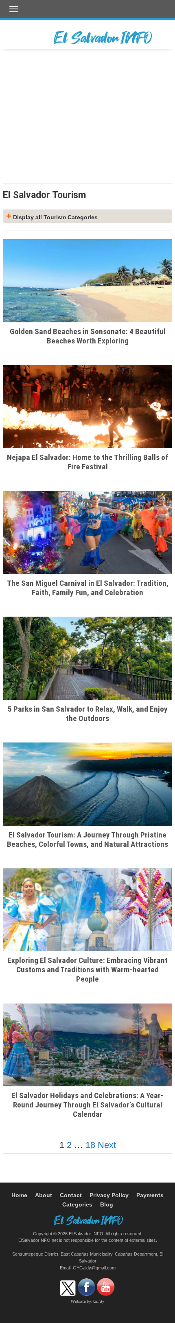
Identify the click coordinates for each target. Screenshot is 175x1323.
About (43, 1195)
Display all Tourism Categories (52, 217)
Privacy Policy (109, 1195)
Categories (77, 1205)
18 (90, 1145)
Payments (150, 1195)
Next (107, 1145)
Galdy (98, 1301)
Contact (71, 1195)
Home (19, 1195)
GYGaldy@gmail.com (94, 1267)
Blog (106, 1205)
